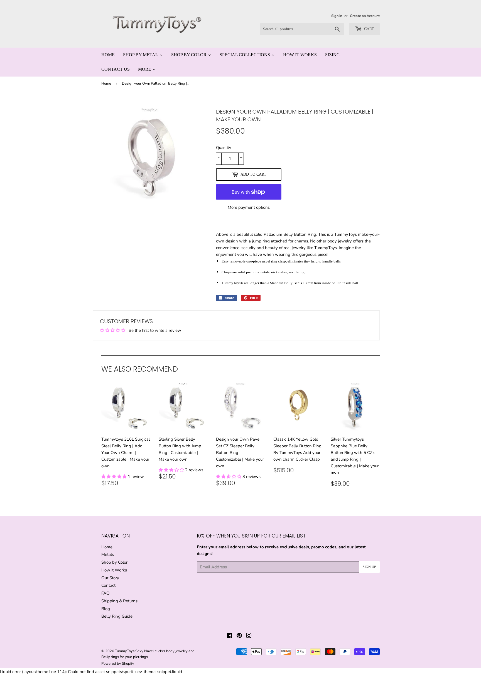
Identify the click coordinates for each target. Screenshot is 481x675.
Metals (107, 554)
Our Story (110, 578)
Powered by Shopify (117, 663)
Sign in (336, 15)
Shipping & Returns (119, 601)
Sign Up (369, 567)
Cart (368, 29)
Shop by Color (114, 562)
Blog (105, 609)
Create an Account (365, 15)
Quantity (223, 147)
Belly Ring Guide (116, 616)
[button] (114, 476)
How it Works (114, 570)
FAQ (105, 593)
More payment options (249, 207)
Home (106, 83)
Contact (108, 585)
